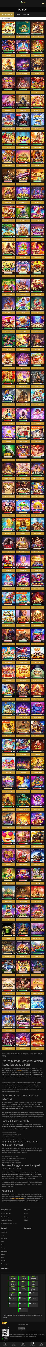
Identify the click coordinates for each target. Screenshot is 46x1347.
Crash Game (4, 1251)
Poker (2, 1257)
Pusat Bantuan (5, 1217)
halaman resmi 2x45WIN (17, 1198)
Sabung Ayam (4, 1264)
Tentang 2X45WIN (5, 1213)
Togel (2, 1245)
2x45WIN (19, 1070)
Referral (26, 1220)
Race (2, 1241)
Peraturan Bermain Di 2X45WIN (9, 1223)
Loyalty (26, 1217)
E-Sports (3, 1260)
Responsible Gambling (6, 1220)
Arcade (3, 1254)
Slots (2, 1235)
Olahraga (3, 1248)
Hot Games (4, 1232)
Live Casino (4, 1238)
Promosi (26, 1213)
